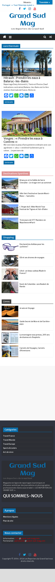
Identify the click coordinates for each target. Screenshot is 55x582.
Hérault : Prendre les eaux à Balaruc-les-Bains (22, 79)
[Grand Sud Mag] (4, 37)
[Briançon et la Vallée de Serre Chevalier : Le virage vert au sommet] (10, 179)
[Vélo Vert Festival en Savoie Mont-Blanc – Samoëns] (10, 192)
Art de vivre (8, 452)
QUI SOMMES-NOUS (23, 495)
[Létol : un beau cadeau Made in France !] (10, 270)
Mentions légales (10, 517)
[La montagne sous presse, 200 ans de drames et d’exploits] (10, 334)
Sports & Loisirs (10, 448)
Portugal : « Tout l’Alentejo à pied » (18, 5)
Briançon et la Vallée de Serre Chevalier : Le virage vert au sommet (35, 181)
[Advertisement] (27, 393)
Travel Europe (9, 444)
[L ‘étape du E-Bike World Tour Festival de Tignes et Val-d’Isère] (10, 206)
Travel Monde (9, 440)
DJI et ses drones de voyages (32, 257)
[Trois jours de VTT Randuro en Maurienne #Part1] (10, 219)
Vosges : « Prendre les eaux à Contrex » (23, 140)
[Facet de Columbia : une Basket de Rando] (10, 283)
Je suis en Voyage (27, 308)
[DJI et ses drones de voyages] (10, 256)
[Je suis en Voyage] (10, 307)
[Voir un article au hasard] (50, 37)
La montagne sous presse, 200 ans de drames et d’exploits (35, 336)
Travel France (9, 436)
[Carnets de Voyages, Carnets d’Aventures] (10, 347)
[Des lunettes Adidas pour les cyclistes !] (10, 243)
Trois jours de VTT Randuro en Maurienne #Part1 (33, 221)
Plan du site (8, 521)
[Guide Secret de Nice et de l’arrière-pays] (10, 320)
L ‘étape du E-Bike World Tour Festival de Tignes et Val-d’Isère (33, 208)
